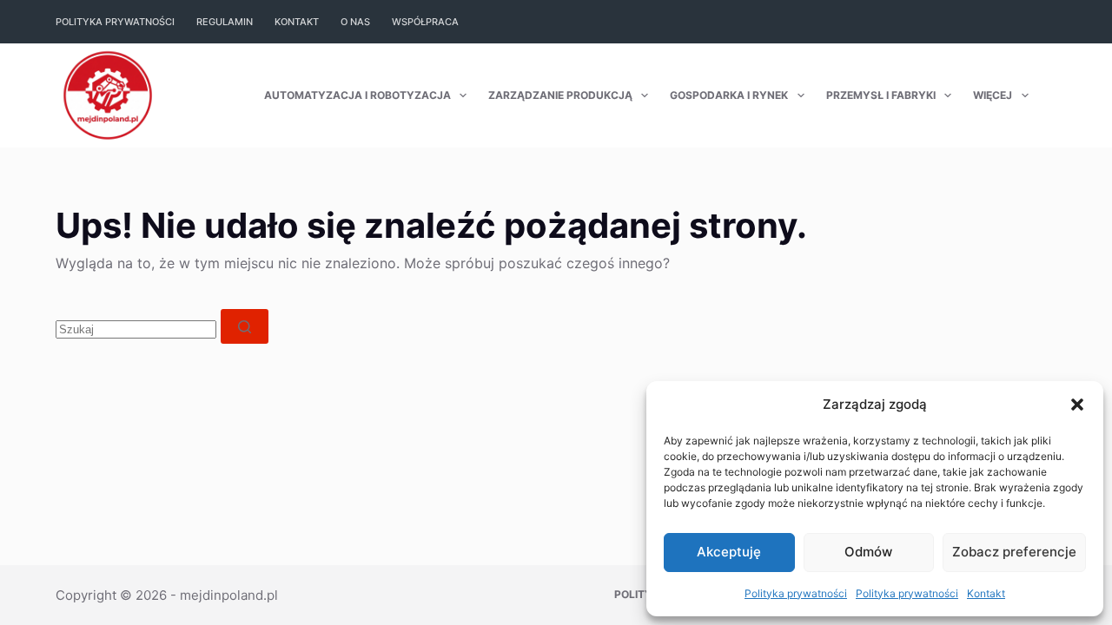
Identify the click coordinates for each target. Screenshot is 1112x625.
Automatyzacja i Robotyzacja (357, 95)
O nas (355, 22)
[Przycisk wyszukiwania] (244, 326)
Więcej (992, 95)
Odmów (868, 551)
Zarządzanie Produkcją (560, 95)
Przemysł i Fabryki (881, 95)
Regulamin (224, 22)
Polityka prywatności (796, 593)
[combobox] (136, 329)
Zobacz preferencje (1014, 551)
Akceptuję (729, 551)
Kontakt (986, 593)
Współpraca (425, 22)
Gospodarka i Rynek (729, 95)
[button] (1077, 404)
